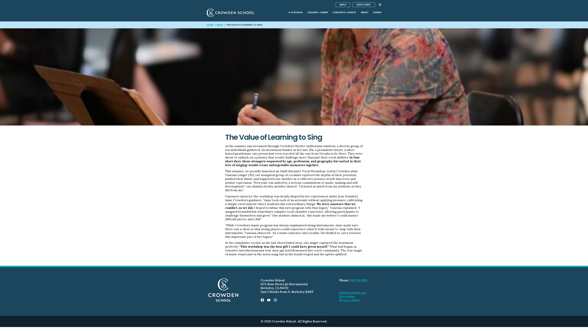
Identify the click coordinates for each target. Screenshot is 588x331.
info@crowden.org (352, 293)
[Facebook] (262, 300)
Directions (347, 296)
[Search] (380, 4)
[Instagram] (275, 300)
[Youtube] (268, 300)
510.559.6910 (358, 280)
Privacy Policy (349, 300)
